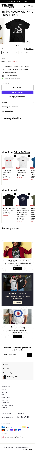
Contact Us (5, 402)
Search (4, 390)
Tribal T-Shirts (22, 152)
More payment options (18, 97)
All (15, 190)
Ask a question (7, 111)
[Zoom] (28, 41)
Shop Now (17, 269)
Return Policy (6, 400)
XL (16, 52)
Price (3, 58)
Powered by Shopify (22, 447)
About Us (4, 392)
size (17, 49)
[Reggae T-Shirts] (18, 250)
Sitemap (4, 408)
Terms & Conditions (8, 405)
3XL (27, 52)
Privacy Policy (6, 397)
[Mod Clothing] (18, 316)
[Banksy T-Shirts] (18, 283)
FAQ (3, 395)
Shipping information (10, 107)
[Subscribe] (29, 355)
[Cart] (28, 6)
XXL (21, 52)
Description (6, 102)
